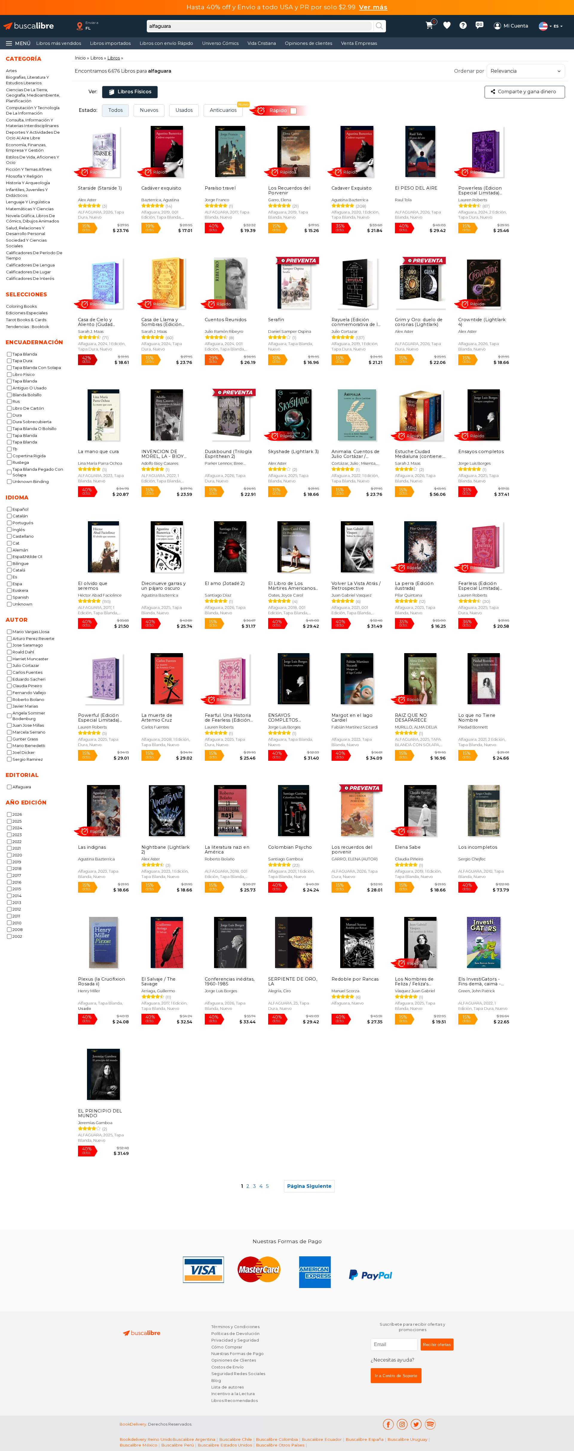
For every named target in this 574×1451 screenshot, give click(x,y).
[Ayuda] (463, 26)
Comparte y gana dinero (527, 92)
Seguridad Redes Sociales (238, 1373)
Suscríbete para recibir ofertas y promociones (412, 1327)
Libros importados (110, 43)
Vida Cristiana (262, 43)
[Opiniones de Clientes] (479, 26)
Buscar (379, 26)
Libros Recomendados (234, 1400)
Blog (216, 1380)
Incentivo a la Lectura (233, 1393)
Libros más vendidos (58, 43)
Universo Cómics (220, 43)
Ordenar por (469, 71)
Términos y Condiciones (235, 1327)
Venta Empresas (359, 43)
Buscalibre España (365, 1439)
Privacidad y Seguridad (235, 1340)
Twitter (416, 1424)
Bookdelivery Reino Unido (146, 1439)
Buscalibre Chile (235, 1439)
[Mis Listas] (447, 26)
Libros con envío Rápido (166, 43)
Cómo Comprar (227, 1347)
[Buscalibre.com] (28, 26)
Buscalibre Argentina (193, 1439)
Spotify (430, 1424)
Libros (96, 58)
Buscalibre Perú (177, 1445)
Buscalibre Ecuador (322, 1439)
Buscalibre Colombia (277, 1439)
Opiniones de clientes (308, 43)
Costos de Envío (227, 1367)
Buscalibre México (138, 1445)
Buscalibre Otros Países (280, 1445)
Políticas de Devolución (235, 1333)
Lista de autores (227, 1387)
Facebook (388, 1424)
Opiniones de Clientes (233, 1360)
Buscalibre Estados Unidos (225, 1445)
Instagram (402, 1424)
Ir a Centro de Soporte (396, 1376)
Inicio (80, 58)
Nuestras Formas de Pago (237, 1353)
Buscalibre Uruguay (407, 1439)
